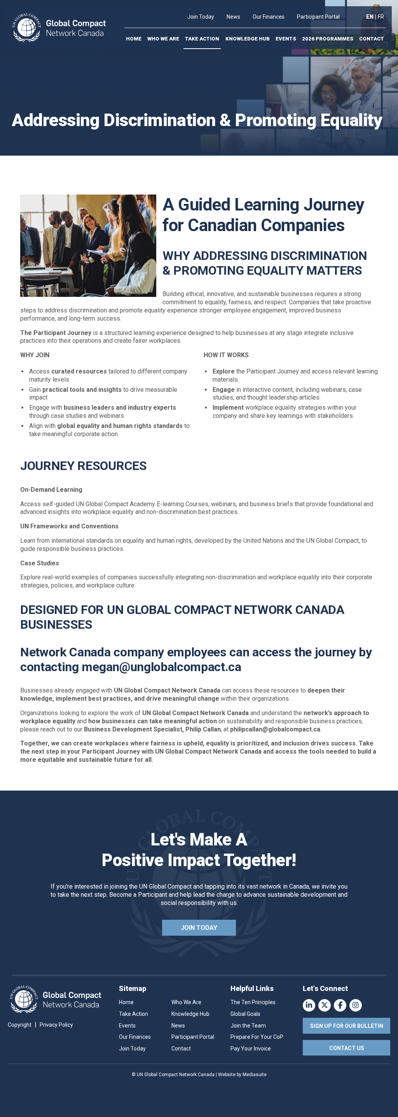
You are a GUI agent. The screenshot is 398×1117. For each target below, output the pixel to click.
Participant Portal (318, 17)
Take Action (202, 39)
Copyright (19, 1025)
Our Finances (269, 17)
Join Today (200, 17)
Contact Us (346, 1048)
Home (133, 39)
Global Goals (245, 1014)
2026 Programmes (327, 39)
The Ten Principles (253, 1002)
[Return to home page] (59, 27)
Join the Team (248, 1025)
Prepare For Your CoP (256, 1037)
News (233, 17)
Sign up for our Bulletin (346, 1026)
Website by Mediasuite (242, 1074)
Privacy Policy (56, 1025)
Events (286, 39)
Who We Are (163, 39)
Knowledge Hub (247, 39)
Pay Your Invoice (250, 1048)
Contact (371, 39)
